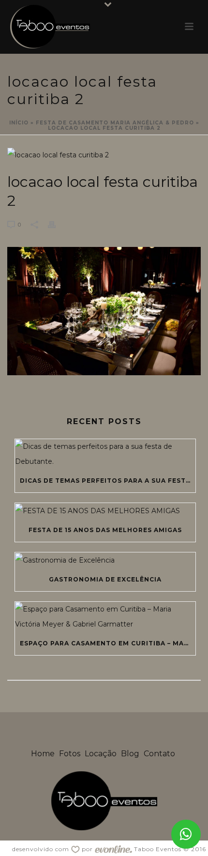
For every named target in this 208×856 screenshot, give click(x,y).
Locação (101, 753)
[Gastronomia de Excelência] (105, 560)
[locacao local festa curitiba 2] (104, 155)
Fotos (69, 753)
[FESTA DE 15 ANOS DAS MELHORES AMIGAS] (105, 511)
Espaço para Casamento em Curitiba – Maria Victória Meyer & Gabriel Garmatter (107, 643)
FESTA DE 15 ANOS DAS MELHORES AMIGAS (105, 530)
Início (19, 123)
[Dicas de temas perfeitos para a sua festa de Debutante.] (105, 454)
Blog (130, 753)
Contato (159, 753)
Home (43, 753)
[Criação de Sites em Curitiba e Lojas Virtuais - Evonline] (113, 849)
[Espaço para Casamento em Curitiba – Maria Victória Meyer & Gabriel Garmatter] (105, 617)
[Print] (56, 224)
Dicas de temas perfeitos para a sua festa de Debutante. (107, 480)
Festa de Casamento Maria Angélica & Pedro (115, 123)
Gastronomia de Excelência (105, 579)
